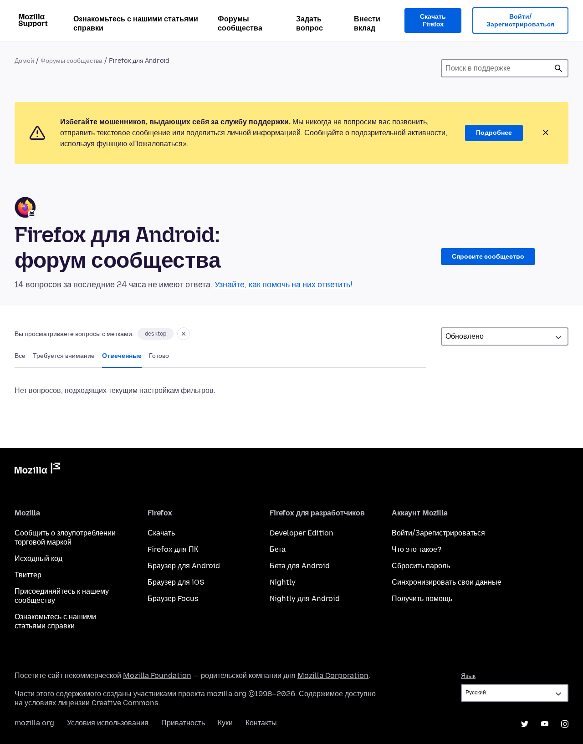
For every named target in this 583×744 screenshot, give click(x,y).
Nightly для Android (305, 598)
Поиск (558, 68)
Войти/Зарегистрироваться (520, 21)
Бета (278, 549)
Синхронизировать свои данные (446, 582)
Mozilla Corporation (332, 675)
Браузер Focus (173, 598)
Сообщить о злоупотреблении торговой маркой (65, 537)
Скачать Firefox (433, 21)
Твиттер (28, 575)
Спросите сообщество (488, 256)
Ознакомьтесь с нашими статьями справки (135, 23)
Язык (468, 676)
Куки (225, 723)
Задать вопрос (309, 23)
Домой (24, 61)
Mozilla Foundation (157, 675)
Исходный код (38, 558)
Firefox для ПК (173, 549)
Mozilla (37, 470)
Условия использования (107, 723)
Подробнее (494, 133)
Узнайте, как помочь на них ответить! (284, 285)
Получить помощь (422, 598)
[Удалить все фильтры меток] (183, 333)
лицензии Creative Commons (108, 702)
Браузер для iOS (176, 582)
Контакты (261, 723)
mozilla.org (34, 723)
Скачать (161, 533)
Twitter (524, 724)
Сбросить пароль (421, 565)
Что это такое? (416, 549)
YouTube (544, 724)
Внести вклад (367, 23)
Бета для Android (300, 565)
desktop (155, 334)
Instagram (564, 724)
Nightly (283, 582)
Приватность (183, 723)
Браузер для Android (184, 565)
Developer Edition (301, 533)
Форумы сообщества (240, 23)
